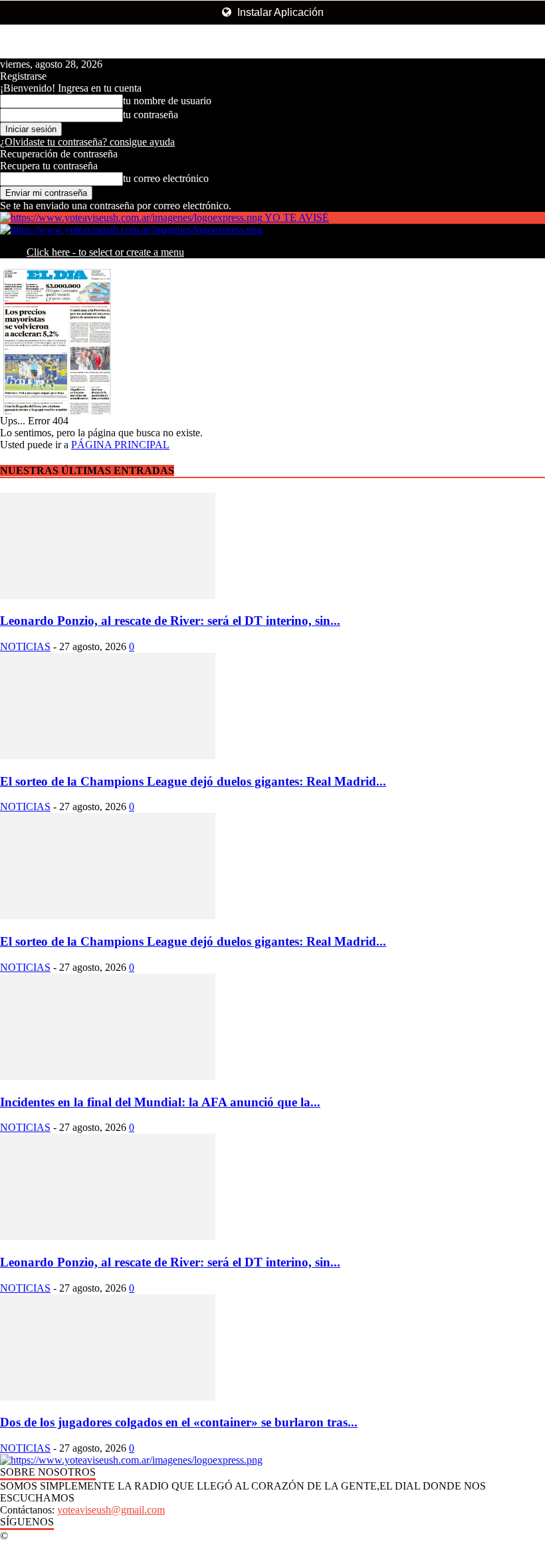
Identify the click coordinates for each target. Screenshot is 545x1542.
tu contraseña (150, 114)
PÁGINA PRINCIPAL (120, 444)
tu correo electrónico (166, 178)
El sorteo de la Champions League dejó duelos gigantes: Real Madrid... (193, 781)
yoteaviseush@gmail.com (111, 1509)
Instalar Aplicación (279, 12)
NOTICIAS (25, 646)
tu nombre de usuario (167, 100)
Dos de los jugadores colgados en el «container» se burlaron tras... (179, 1422)
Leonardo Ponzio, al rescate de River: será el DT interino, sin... (170, 621)
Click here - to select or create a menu (105, 252)
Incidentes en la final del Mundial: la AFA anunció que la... (160, 1102)
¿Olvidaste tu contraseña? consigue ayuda (87, 141)
